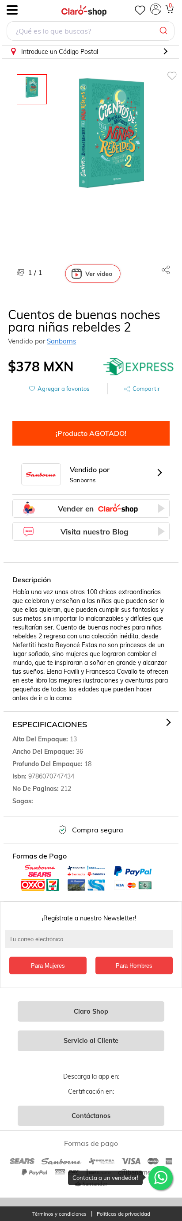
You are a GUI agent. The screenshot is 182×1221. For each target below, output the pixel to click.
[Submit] (164, 31)
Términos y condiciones (59, 1214)
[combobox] (90, 32)
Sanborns (61, 341)
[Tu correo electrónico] (91, 943)
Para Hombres (134, 965)
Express (138, 366)
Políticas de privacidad (123, 1214)
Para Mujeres (48, 965)
